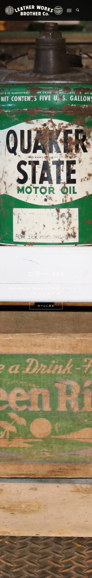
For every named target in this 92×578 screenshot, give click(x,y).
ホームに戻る (46, 305)
